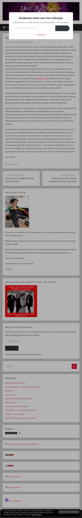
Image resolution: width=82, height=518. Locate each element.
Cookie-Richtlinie (36, 514)
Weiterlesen (41, 34)
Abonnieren (62, 28)
